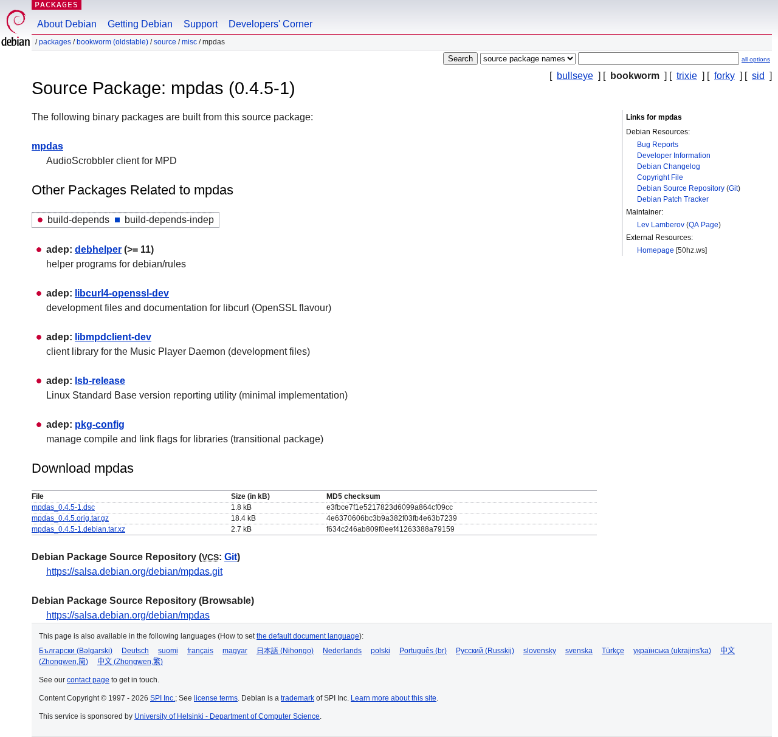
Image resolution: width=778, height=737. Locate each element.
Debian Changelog (668, 166)
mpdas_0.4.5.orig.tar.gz (70, 518)
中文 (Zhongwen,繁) (130, 661)
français (200, 650)
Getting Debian (140, 24)
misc (189, 42)
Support (201, 24)
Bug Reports (657, 144)
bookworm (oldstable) (112, 42)
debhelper (98, 249)
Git (733, 188)
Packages (56, 4)
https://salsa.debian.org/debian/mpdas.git (134, 571)
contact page (88, 680)
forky (724, 75)
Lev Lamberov (660, 225)
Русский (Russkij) (485, 650)
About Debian (67, 24)
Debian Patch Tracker (673, 199)
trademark (297, 698)
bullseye (575, 75)
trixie (686, 75)
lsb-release (100, 380)
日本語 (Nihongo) (285, 650)
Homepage (655, 250)
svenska (579, 650)
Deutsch (135, 650)
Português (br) (423, 650)
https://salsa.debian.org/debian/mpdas (128, 615)
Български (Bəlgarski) (75, 650)
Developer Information (674, 155)
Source (165, 42)
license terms (216, 698)
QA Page (703, 225)
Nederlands (342, 650)
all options (756, 59)
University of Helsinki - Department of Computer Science (227, 716)
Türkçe (613, 650)
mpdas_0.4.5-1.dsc (63, 507)
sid (758, 75)
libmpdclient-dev (113, 337)
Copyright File (660, 177)
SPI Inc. (162, 698)
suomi (168, 650)
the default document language (307, 636)
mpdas (47, 146)
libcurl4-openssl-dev (122, 293)
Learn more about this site (393, 698)
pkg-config (100, 424)
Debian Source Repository (681, 188)
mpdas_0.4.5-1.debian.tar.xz (78, 529)
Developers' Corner (270, 24)
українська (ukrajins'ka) (672, 650)
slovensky (539, 650)
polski (380, 650)
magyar (234, 650)
